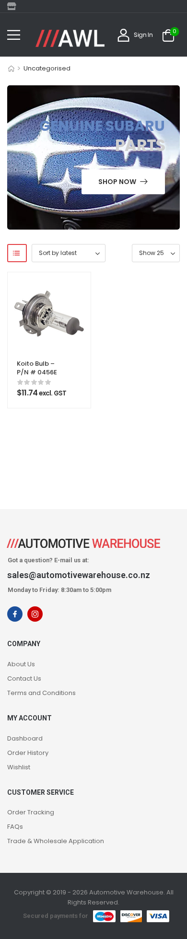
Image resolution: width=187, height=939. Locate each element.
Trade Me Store (15, 6)
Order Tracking (30, 812)
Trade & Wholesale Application (55, 841)
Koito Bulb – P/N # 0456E (37, 368)
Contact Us (24, 678)
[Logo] (70, 38)
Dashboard (25, 738)
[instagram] (35, 614)
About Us (21, 664)
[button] (13, 34)
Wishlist (18, 767)
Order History (27, 752)
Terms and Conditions (41, 692)
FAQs (15, 826)
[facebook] (15, 614)
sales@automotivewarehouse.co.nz (78, 575)
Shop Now (117, 181)
